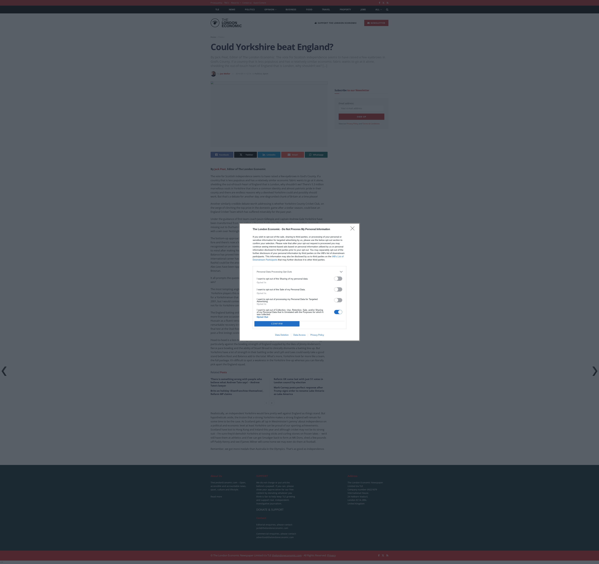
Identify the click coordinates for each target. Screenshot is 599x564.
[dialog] (299, 282)
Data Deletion (282, 335)
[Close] (353, 229)
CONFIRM (277, 324)
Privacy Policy (317, 335)
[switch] (338, 279)
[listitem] (299, 271)
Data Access (299, 335)
